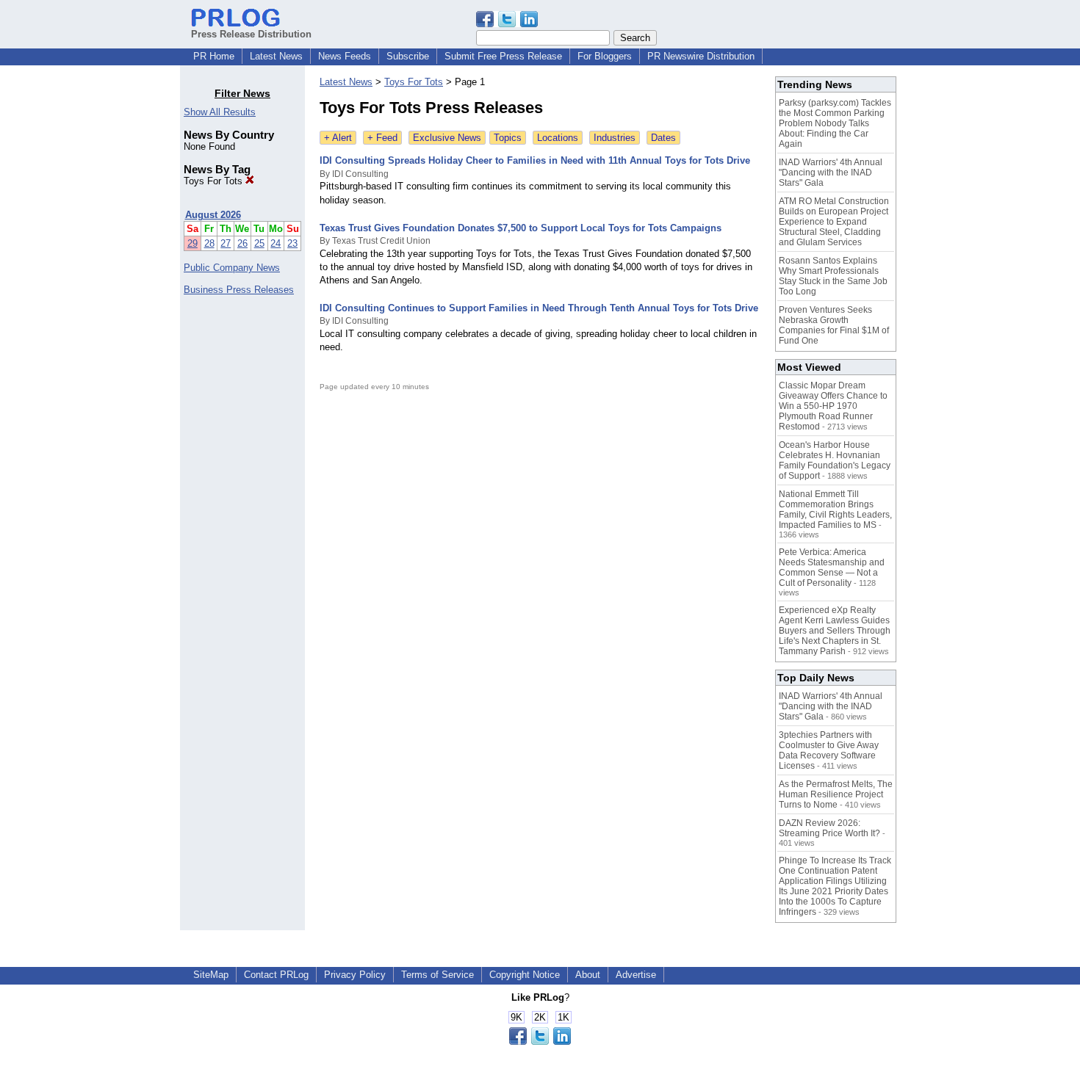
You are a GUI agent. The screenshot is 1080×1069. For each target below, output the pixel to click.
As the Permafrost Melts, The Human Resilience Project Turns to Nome (836, 794)
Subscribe (407, 56)
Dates (663, 137)
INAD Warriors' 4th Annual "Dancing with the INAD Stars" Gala (830, 172)
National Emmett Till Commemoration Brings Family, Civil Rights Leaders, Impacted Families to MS (835, 509)
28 (209, 243)
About (587, 974)
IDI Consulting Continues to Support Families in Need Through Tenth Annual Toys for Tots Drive (539, 308)
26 (242, 243)
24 (275, 243)
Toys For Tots (214, 180)
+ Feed (382, 137)
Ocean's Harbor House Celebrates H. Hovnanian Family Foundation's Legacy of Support (834, 460)
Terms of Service (437, 974)
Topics (508, 137)
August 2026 (213, 214)
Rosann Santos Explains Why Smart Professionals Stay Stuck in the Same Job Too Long (833, 276)
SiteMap (210, 974)
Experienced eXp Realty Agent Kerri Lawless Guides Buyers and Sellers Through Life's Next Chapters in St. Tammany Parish (834, 630)
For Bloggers (604, 56)
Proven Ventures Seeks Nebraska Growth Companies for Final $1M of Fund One (834, 325)
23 (292, 243)
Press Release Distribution (251, 34)
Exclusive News (447, 137)
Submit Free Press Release (503, 56)
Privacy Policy (355, 974)
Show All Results (220, 111)
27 (225, 243)
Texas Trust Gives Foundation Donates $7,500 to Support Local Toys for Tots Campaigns (520, 227)
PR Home (213, 56)
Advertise (636, 974)
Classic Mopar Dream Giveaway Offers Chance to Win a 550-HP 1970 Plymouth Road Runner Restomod (833, 406)
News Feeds (344, 56)
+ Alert (338, 137)
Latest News (276, 56)
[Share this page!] (507, 23)
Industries (615, 137)
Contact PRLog (276, 974)
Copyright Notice (524, 974)
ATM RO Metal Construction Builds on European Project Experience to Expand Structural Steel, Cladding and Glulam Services (834, 221)
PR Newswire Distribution (701, 56)
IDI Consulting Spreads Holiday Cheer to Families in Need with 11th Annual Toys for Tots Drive (535, 160)
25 (259, 243)
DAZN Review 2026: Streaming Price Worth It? (829, 828)
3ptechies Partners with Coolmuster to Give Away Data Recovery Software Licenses (829, 750)
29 (192, 243)
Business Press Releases (239, 289)
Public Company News (232, 267)
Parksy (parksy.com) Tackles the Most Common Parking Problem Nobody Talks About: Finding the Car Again (835, 123)
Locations (557, 137)
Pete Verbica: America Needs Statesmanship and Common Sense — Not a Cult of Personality (832, 567)
